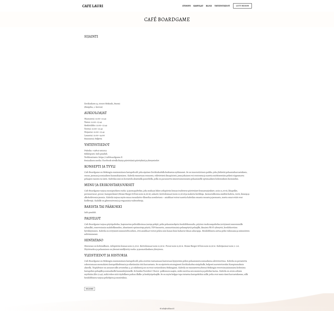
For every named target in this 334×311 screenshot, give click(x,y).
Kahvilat (198, 5)
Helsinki (89, 289)
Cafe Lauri (92, 5)
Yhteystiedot (222, 5)
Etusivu (186, 5)
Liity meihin (242, 6)
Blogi (209, 5)
